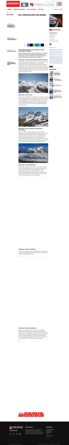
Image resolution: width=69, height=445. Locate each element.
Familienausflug (56, 84)
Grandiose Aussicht (22, 414)
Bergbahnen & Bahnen (57, 95)
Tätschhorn (31, 416)
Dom (29, 413)
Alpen (26, 413)
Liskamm (42, 414)
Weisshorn (41, 416)
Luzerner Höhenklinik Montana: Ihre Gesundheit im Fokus (11, 63)
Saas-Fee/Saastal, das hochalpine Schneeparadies (12, 39)
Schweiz (26, 416)
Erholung (9, 61)
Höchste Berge (29, 414)
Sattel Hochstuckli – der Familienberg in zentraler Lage (58, 97)
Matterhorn (21, 416)
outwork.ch (21, 444)
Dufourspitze (34, 413)
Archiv (11, 12)
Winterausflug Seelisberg (11, 51)
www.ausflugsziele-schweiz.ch (54, 41)
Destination (9, 37)
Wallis (36, 416)
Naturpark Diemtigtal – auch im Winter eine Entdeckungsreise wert (11, 26)
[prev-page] (50, 101)
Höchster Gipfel (36, 414)
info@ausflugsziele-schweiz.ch (54, 40)
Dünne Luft (40, 413)
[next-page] (51, 101)
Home (7, 12)
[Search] (54, 1)
